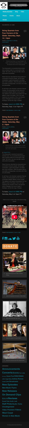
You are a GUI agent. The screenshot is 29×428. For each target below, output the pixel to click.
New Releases (9, 390)
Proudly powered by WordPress (14, 425)
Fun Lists (22, 373)
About (18, 16)
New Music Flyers (9, 387)
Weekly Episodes (7, 11)
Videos (18, 409)
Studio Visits (17, 404)
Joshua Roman (17, 379)
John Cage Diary (7, 379)
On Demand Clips (11, 394)
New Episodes (10, 110)
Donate (5, 20)
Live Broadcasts (12, 381)
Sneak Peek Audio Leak (9, 401)
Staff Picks (7, 403)
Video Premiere (8, 409)
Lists (3, 381)
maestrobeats (5, 42)
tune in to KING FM (15, 104)
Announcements (11, 368)
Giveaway (4, 376)
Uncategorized (8, 406)
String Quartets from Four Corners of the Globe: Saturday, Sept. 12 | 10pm (11, 34)
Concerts (7, 372)
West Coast (7, 412)
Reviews (12, 398)
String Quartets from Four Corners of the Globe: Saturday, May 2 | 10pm (11, 121)
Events (12, 16)
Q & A (5, 398)
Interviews (19, 376)
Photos (5, 16)
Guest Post (10, 376)
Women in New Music (11, 415)
